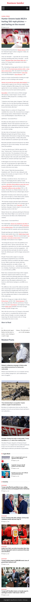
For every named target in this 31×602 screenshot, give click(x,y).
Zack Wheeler (18, 74)
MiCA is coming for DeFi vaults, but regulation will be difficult (19, 457)
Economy (4, 485)
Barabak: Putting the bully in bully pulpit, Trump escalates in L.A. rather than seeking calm (15, 439)
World (8, 16)
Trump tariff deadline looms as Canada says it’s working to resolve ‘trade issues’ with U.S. (15, 591)
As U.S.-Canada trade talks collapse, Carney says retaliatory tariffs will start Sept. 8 (15, 518)
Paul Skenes (14, 304)
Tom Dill (19, 205)
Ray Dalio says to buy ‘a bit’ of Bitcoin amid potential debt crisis (19, 473)
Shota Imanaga (20, 301)
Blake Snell (8, 306)
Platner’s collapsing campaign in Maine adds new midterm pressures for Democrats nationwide (14, 367)
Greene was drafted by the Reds (19, 223)
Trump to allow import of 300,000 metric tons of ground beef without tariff (15, 561)
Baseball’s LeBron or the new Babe (11, 188)
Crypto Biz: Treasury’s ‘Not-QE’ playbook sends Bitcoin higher (18, 465)
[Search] (27, 8)
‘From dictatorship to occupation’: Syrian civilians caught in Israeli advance (13, 403)
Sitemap (25, 600)
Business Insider (15, 3)
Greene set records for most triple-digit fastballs (14, 82)
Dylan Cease (5, 301)
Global (3, 16)
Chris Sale (24, 72)
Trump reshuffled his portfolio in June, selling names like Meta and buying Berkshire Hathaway (15, 488)
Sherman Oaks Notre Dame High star (15, 60)
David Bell (4, 93)
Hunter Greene (22, 50)
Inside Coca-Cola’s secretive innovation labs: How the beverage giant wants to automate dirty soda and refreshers (15, 550)
